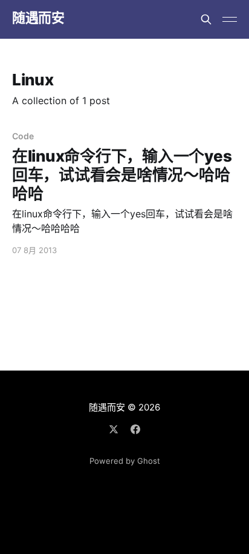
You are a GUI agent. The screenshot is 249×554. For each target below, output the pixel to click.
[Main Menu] (230, 19)
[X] (113, 429)
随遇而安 (38, 18)
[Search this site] (206, 19)
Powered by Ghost (124, 461)
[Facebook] (135, 429)
